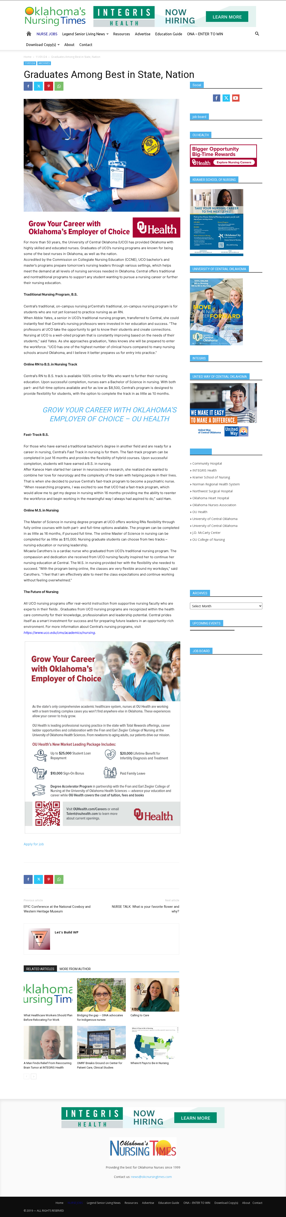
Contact (85, 45)
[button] (257, 34)
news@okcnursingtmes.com (151, 1177)
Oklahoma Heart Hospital (210, 498)
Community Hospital (207, 463)
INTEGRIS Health (204, 470)
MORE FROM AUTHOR (75, 969)
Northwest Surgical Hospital (212, 491)
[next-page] (33, 1076)
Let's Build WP (66, 932)
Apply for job (34, 844)
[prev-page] (26, 1076)
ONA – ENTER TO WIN (205, 34)
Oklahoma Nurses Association (214, 505)
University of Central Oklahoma (215, 519)
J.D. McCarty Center (206, 532)
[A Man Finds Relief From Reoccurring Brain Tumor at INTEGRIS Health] (48, 1042)
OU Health (199, 512)
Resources (121, 34)
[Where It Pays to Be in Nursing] (154, 1042)
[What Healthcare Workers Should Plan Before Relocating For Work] (48, 995)
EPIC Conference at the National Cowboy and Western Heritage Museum (57, 909)
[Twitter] (38, 86)
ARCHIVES (44, 63)
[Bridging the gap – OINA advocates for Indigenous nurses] (101, 995)
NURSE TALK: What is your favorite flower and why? (145, 909)
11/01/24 (41, 57)
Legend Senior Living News (83, 34)
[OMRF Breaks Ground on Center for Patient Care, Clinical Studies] (101, 1042)
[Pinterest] (48, 86)
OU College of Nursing (208, 539)
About (69, 45)
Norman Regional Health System (216, 484)
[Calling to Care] (154, 995)
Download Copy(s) (41, 45)
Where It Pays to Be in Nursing (149, 1063)
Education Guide (168, 34)
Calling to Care (139, 1015)
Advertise (142, 34)
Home (28, 57)
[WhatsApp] (59, 86)
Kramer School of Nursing (211, 477)
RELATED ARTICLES (40, 969)
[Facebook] (28, 86)
